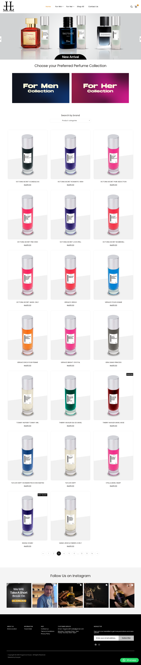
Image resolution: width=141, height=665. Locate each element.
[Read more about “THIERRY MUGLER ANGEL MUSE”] (113, 417)
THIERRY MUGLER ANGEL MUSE (113, 423)
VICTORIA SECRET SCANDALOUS (27, 182)
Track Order (28, 629)
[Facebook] (95, 644)
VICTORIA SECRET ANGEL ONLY (27, 302)
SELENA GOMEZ (27, 543)
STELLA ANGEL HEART (113, 483)
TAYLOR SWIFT (70, 483)
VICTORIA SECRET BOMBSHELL (113, 242)
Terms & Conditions (47, 631)
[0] (136, 6)
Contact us (45, 629)
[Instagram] (99, 644)
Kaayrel (17, 657)
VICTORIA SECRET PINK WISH (27, 242)
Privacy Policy (45, 634)
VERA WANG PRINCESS (113, 362)
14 (92, 553)
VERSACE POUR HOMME (113, 302)
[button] (27, 177)
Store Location (12, 629)
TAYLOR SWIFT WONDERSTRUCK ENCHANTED (27, 483)
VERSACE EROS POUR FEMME (27, 362)
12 (81, 553)
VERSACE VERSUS (70, 302)
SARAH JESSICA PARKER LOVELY (70, 543)
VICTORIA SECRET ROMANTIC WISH (70, 182)
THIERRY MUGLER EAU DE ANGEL (70, 423)
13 (87, 553)
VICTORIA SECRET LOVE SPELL (70, 242)
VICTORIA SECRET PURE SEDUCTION (113, 182)
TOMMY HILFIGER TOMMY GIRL (27, 423)
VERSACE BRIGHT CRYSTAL (70, 362)
